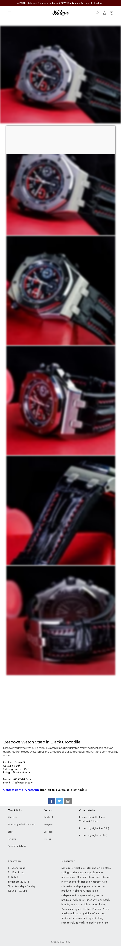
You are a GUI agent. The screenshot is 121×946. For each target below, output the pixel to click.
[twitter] (59, 801)
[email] (68, 801)
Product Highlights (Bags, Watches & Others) (92, 819)
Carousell (48, 831)
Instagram (48, 824)
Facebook (48, 817)
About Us (12, 817)
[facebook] (51, 801)
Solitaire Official (64, 942)
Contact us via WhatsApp (21, 789)
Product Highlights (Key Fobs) (94, 828)
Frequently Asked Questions (22, 824)
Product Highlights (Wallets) (93, 835)
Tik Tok (47, 838)
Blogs (10, 831)
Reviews (12, 838)
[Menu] (9, 12)
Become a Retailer (17, 846)
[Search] (97, 12)
